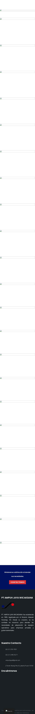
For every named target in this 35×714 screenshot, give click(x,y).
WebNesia (26, 713)
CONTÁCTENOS (17, 582)
